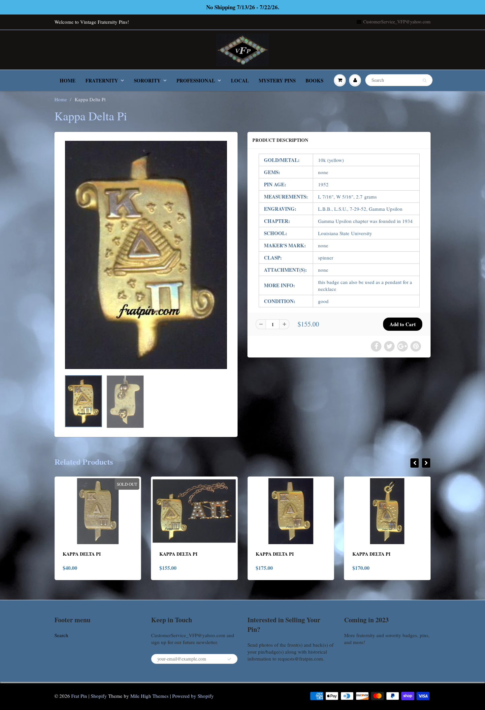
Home (68, 80)
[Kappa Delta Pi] (146, 255)
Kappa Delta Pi (82, 553)
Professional (196, 80)
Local (240, 80)
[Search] (424, 80)
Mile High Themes (149, 696)
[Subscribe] (229, 659)
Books (314, 80)
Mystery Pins (277, 80)
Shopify (99, 696)
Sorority (147, 80)
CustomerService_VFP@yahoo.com (397, 21)
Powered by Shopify (193, 696)
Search (61, 635)
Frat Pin (79, 696)
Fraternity (101, 80)
